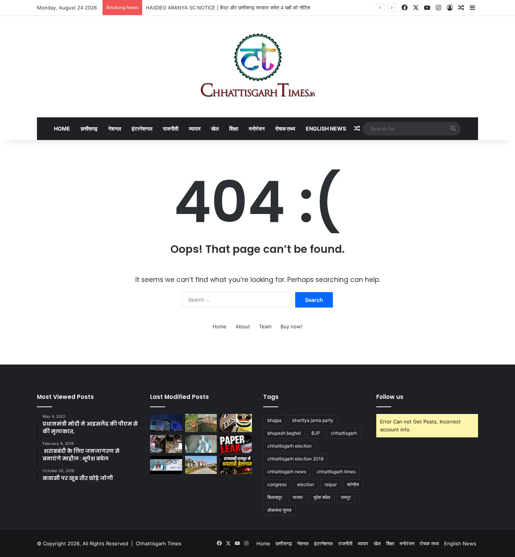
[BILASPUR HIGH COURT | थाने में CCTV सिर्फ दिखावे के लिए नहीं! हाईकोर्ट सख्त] (201, 465)
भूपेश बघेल (321, 497)
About (243, 326)
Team (265, 326)
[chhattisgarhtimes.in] (257, 66)
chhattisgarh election (289, 446)
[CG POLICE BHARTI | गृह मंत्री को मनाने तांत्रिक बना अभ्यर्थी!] (166, 444)
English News (326, 128)
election (305, 484)
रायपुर (346, 497)
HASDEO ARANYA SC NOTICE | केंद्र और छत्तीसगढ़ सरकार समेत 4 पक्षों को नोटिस (228, 8)
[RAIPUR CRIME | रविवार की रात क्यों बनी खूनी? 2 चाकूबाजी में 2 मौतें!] (236, 465)
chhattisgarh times (336, 471)
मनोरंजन (257, 128)
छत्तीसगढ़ (89, 128)
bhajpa (274, 420)
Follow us (389, 397)
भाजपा (298, 497)
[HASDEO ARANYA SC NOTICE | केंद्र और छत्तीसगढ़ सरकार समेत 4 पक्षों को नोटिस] (201, 423)
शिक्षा (233, 128)
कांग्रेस (353, 484)
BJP (315, 433)
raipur (331, 484)
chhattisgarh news (286, 471)
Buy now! (291, 326)
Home (62, 128)
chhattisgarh (344, 433)
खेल (215, 128)
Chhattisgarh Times (158, 543)
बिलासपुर (274, 497)
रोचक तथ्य (285, 128)
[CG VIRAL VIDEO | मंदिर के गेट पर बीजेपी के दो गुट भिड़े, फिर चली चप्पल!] (201, 444)
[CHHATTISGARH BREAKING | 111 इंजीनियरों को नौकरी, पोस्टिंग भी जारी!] (166, 423)
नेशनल (114, 128)
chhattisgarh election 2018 (295, 459)
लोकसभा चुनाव (279, 510)
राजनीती (170, 128)
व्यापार (195, 128)
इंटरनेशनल (142, 128)
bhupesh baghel (284, 433)
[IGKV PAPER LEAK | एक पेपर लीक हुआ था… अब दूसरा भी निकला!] (236, 444)
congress (277, 484)
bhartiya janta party (312, 420)
